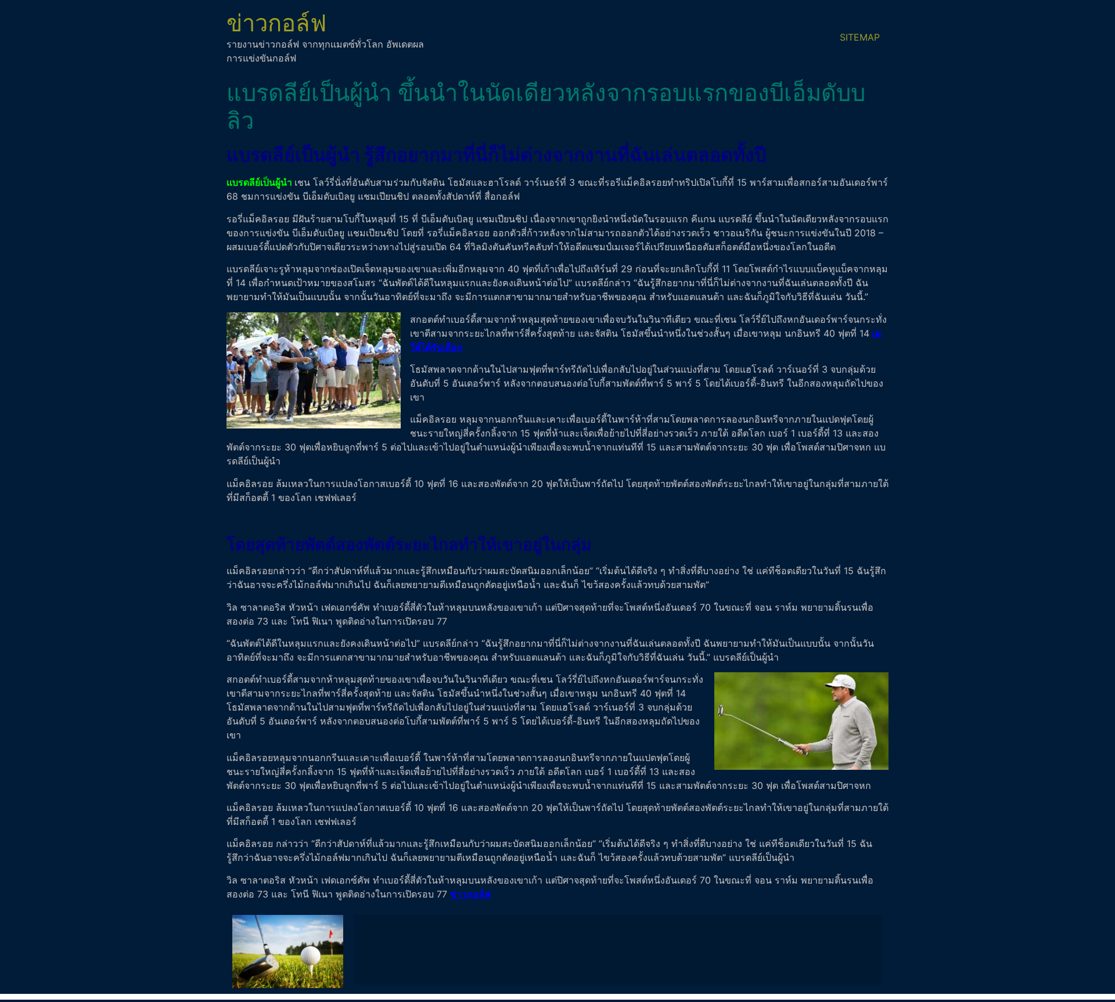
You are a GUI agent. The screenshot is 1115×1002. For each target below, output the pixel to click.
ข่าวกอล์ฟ (276, 23)
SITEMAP (860, 37)
